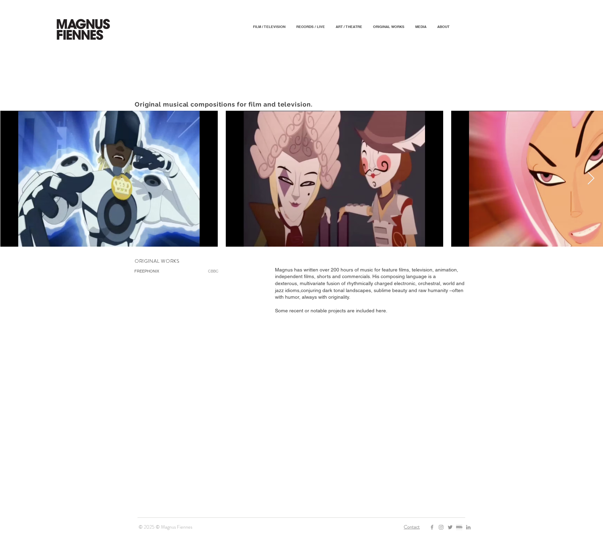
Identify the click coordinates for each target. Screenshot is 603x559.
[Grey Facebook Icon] (432, 527)
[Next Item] (591, 179)
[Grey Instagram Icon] (441, 527)
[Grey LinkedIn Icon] (468, 527)
